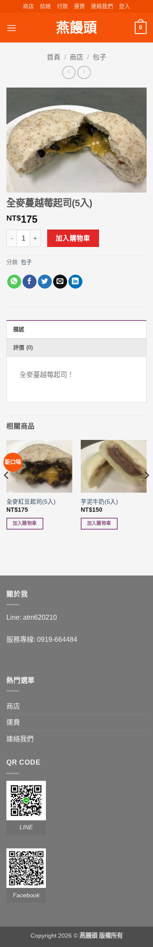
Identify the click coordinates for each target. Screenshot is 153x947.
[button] (124, 6)
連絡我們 (102, 6)
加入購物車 (73, 238)
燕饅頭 (76, 27)
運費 (79, 6)
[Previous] (7, 492)
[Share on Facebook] (30, 282)
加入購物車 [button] (25, 523)
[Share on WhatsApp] (14, 282)
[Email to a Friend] (60, 282)
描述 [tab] (19, 329)
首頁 (53, 57)
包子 (99, 57)
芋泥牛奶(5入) (99, 502)
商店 (28, 6)
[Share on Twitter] (45, 282)
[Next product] (68, 72)
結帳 (45, 6)
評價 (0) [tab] (23, 347)
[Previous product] (84, 72)
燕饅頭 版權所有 (101, 935)
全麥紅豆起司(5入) (31, 502)
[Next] (146, 492)
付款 (62, 6)
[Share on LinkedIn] (75, 282)
